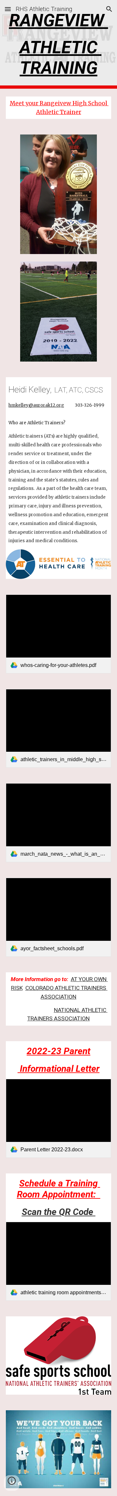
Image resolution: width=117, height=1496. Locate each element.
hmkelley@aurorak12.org (36, 405)
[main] (58, 44)
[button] (8, 9)
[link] (58, 634)
